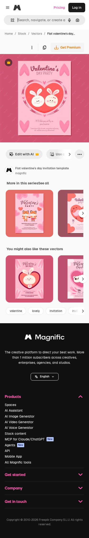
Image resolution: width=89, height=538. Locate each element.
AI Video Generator (19, 422)
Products (13, 396)
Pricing (59, 7)
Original (30, 63)
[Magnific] (45, 338)
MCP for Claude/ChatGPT (29, 439)
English (44, 376)
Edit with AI (21, 155)
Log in (76, 7)
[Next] (69, 154)
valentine (16, 311)
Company (13, 487)
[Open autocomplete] (10, 20)
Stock (22, 34)
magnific (21, 173)
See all (43, 183)
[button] (45, 377)
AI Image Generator (19, 416)
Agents (14, 445)
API (7, 451)
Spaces (10, 405)
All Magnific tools (18, 462)
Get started (15, 474)
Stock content (15, 433)
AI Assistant (14, 410)
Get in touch (16, 501)
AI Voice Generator (19, 428)
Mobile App (13, 456)
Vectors (36, 34)
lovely (36, 311)
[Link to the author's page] (9, 171)
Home (9, 34)
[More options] (32, 47)
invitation (56, 311)
